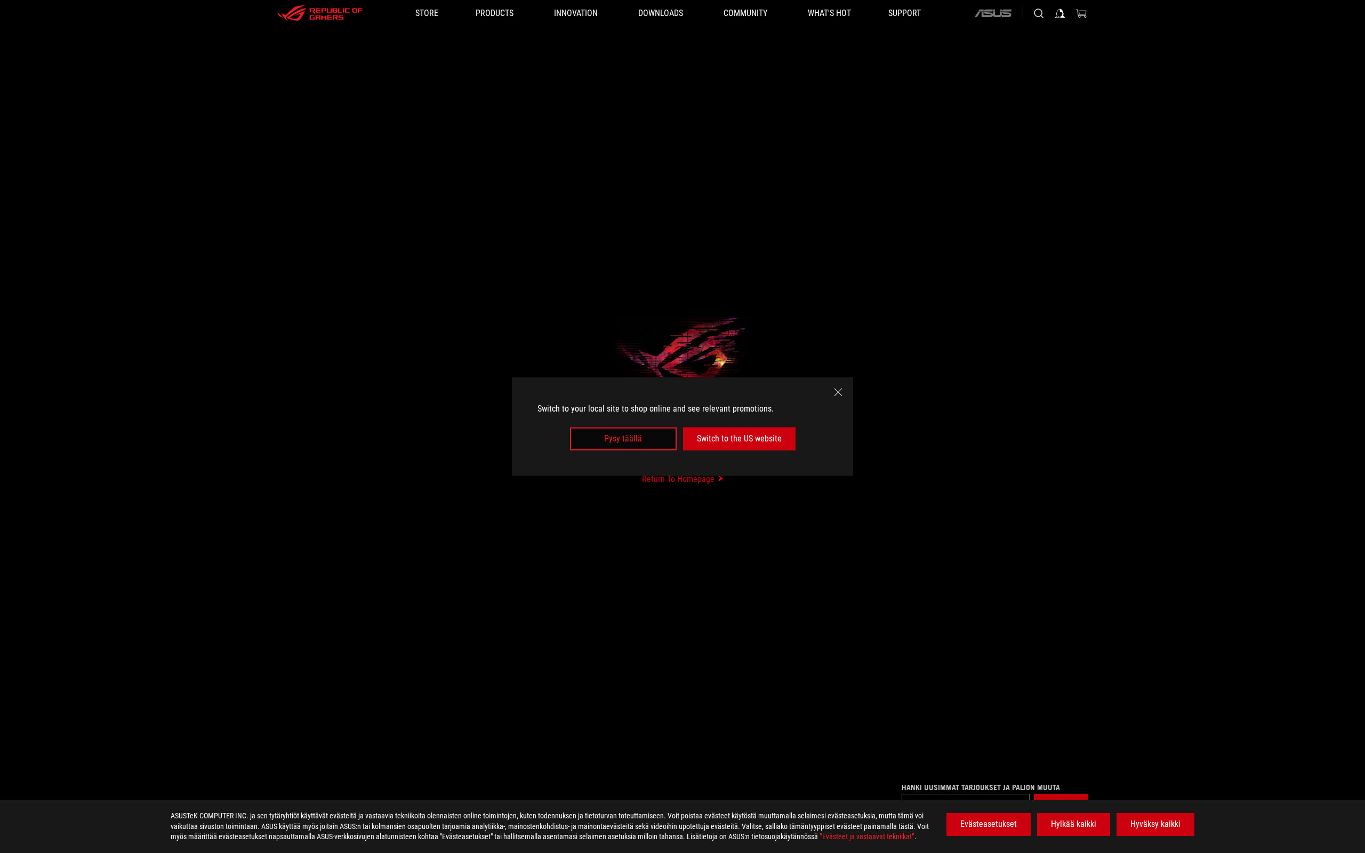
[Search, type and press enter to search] (1038, 13)
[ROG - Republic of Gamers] (320, 13)
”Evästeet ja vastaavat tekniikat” (867, 836)
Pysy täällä (623, 438)
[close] (838, 392)
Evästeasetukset (988, 824)
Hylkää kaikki (1073, 824)
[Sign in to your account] (1060, 13)
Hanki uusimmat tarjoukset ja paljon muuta (981, 787)
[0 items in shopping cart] (1081, 13)
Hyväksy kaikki (1155, 824)
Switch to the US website (739, 438)
